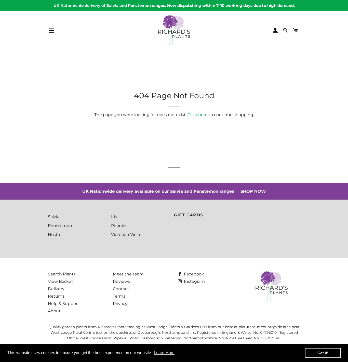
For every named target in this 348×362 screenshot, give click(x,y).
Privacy (120, 303)
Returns (56, 296)
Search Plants (62, 274)
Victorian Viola (125, 234)
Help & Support (63, 303)
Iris (114, 216)
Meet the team (128, 274)
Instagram (194, 281)
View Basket (60, 281)
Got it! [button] (322, 353)
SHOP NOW (253, 191)
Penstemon (60, 225)
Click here (198, 114)
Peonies (119, 225)
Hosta (54, 234)
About (54, 311)
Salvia (53, 216)
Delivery (56, 288)
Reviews (121, 281)
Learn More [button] (164, 353)
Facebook (193, 274)
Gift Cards (188, 215)
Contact (121, 288)
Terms (119, 296)
